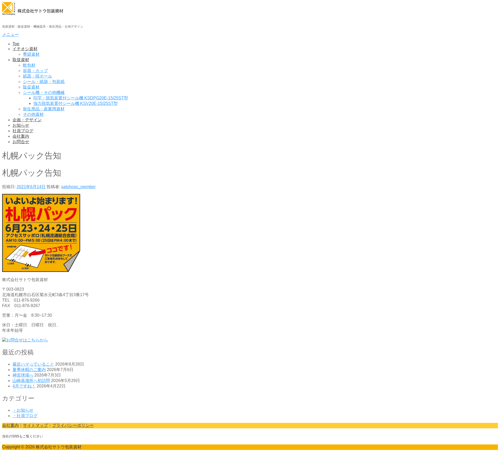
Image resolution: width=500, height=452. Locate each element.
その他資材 (33, 114)
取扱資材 (20, 60)
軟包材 (29, 65)
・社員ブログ (25, 415)
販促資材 (31, 87)
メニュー (10, 34)
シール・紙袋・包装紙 (44, 81)
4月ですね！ (24, 386)
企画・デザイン (27, 120)
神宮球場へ (22, 375)
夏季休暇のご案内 (29, 369)
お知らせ (20, 125)
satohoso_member (78, 186)
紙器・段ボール (37, 76)
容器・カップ (35, 70)
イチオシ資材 (25, 49)
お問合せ (20, 141)
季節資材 (31, 54)
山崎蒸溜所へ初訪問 (31, 380)
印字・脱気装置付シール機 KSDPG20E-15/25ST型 (80, 98)
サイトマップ (35, 425)
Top (15, 44)
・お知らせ (22, 410)
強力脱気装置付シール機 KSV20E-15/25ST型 (75, 103)
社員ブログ (22, 131)
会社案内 (20, 136)
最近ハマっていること (33, 364)
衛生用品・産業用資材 (44, 109)
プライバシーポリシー (73, 425)
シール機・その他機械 (44, 92)
